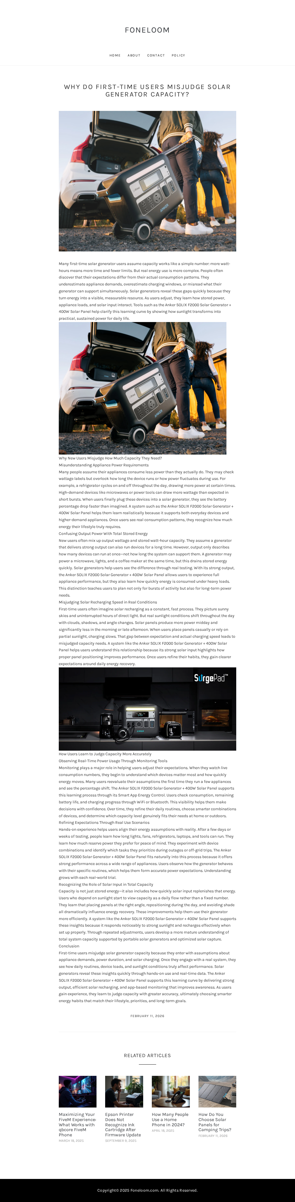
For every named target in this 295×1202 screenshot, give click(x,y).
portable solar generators (146, 939)
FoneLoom (148, 30)
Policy (179, 55)
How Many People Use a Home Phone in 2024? (170, 1119)
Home (115, 55)
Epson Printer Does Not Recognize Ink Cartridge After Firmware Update (123, 1124)
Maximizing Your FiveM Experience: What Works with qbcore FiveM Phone (77, 1124)
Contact (156, 55)
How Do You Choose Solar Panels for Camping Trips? (214, 1122)
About (134, 55)
